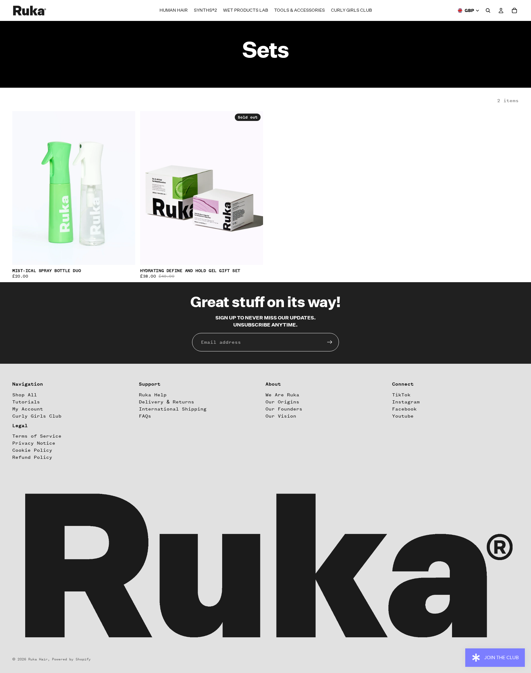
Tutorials (26, 402)
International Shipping (172, 409)
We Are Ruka (282, 395)
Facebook (404, 409)
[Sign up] (329, 342)
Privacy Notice (33, 443)
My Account (27, 409)
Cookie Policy (32, 450)
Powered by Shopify (71, 659)
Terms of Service (36, 436)
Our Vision (281, 416)
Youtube (403, 416)
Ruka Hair (38, 659)
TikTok (401, 395)
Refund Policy (32, 457)
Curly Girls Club (36, 416)
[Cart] (514, 10)
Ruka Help (153, 395)
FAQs (145, 416)
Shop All (24, 395)
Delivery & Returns (166, 402)
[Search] (488, 10)
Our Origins (282, 402)
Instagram (406, 402)
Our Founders (284, 409)
